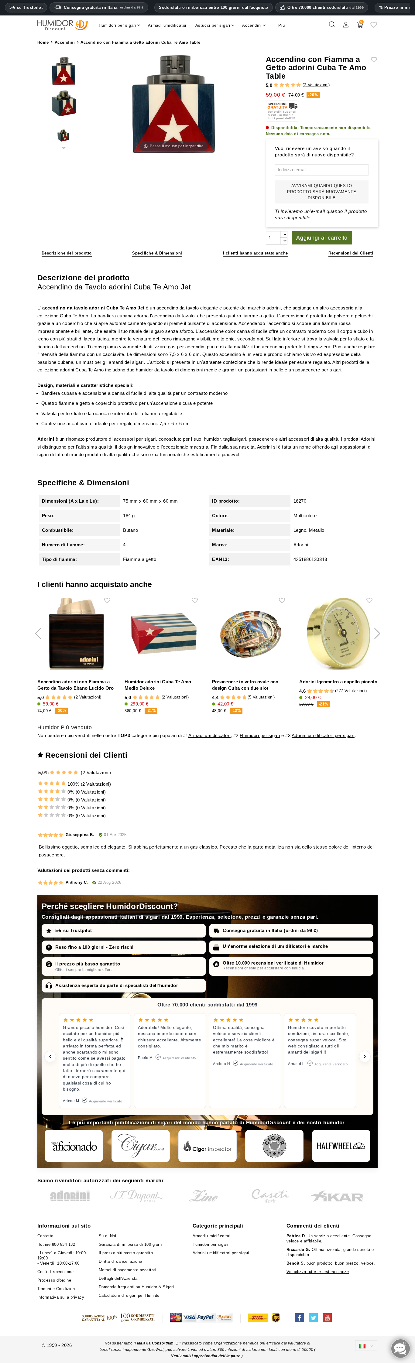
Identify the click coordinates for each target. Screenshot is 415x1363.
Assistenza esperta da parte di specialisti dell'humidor (116, 985)
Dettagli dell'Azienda (118, 1278)
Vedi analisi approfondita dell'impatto (206, 1356)
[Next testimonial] (365, 1056)
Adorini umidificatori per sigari (323, 735)
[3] (287, 85)
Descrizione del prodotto (67, 253)
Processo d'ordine (54, 1280)
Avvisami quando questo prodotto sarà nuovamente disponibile (321, 191)
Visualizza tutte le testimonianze (317, 1271)
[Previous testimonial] (50, 1056)
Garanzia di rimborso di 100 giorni (131, 1244)
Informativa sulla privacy (60, 1297)
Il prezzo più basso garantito (87, 963)
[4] (293, 85)
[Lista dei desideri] (374, 26)
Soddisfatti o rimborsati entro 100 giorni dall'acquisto (213, 7)
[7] (323, 691)
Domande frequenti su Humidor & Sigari (136, 1287)
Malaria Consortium (155, 1343)
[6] (233, 697)
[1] (276, 85)
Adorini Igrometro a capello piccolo (338, 681)
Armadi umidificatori (209, 735)
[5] (298, 85)
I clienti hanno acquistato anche (255, 253)
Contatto (45, 1236)
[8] (239, 697)
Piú (281, 25)
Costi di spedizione (55, 1271)
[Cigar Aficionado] (74, 1146)
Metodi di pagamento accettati (127, 1270)
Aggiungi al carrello (322, 238)
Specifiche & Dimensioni (157, 253)
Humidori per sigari (260, 735)
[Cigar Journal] (140, 1146)
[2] (282, 85)
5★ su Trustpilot (26, 7)
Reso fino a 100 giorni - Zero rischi (94, 947)
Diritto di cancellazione (120, 1261)
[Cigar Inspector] (207, 1146)
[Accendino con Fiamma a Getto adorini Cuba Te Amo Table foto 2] (64, 71)
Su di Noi (107, 1236)
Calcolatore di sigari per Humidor (130, 1295)
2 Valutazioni (316, 85)
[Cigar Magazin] (274, 1146)
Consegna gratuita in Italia (104, 7)
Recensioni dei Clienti (350, 253)
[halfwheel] (341, 1146)
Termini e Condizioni (56, 1288)
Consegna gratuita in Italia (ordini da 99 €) (270, 930)
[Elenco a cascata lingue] (366, 1345)
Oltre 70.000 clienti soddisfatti (325, 7)
